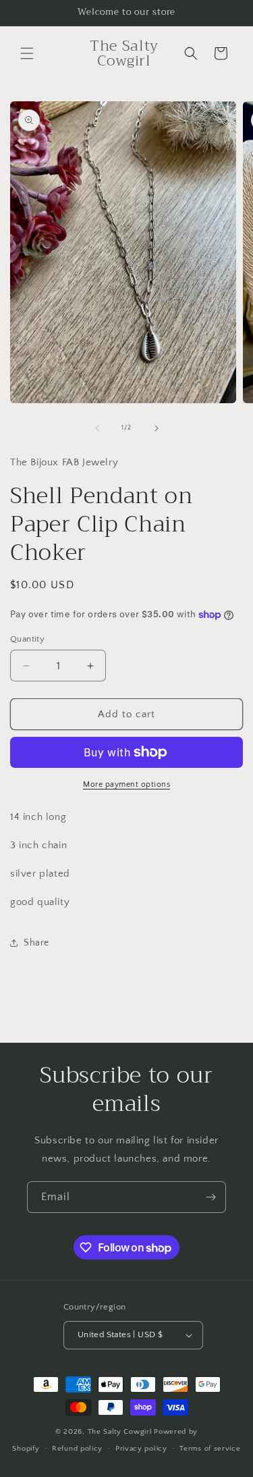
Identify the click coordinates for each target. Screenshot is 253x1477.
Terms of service (209, 1449)
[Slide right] (156, 428)
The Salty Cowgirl (120, 1432)
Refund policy (77, 1449)
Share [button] (36, 942)
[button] (27, 53)
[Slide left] (97, 428)
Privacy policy (141, 1449)
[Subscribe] (210, 1197)
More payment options (126, 784)
